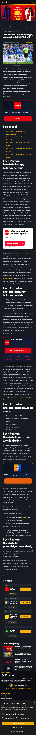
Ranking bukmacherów (7, 698)
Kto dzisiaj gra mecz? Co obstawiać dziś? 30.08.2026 (23, 653)
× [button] (34, 702)
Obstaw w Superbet (15, 243)
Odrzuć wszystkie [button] (18, 727)
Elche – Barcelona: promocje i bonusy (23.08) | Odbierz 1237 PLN (23, 667)
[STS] (7, 602)
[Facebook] (2, 675)
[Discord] (6, 675)
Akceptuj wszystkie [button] (18, 723)
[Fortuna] (7, 617)
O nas (7, 688)
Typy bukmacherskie (13, 26)
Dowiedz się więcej (26, 711)
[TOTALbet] (7, 631)
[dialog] (18, 717)
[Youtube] (13, 675)
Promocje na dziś (5, 696)
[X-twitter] (9, 675)
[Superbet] (7, 589)
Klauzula (14, 688)
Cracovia (25, 517)
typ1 (4, 575)
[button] (30, 2)
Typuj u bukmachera (18, 350)
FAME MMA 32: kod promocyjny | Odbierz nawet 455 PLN (23, 661)
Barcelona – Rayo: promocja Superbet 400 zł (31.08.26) (23, 647)
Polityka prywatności (25, 688)
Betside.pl (5, 26)
